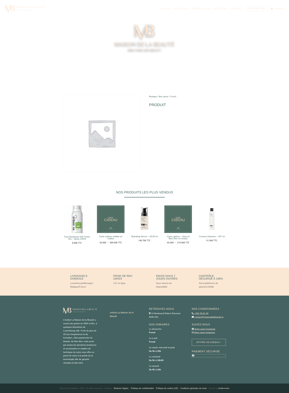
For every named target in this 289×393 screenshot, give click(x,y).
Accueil (165, 9)
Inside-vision (223, 388)
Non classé (163, 96)
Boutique (220, 9)
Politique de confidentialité (142, 388)
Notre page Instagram (204, 332)
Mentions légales (121, 388)
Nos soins (181, 9)
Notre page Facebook (204, 329)
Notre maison (201, 9)
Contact (236, 9)
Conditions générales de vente (193, 388)
